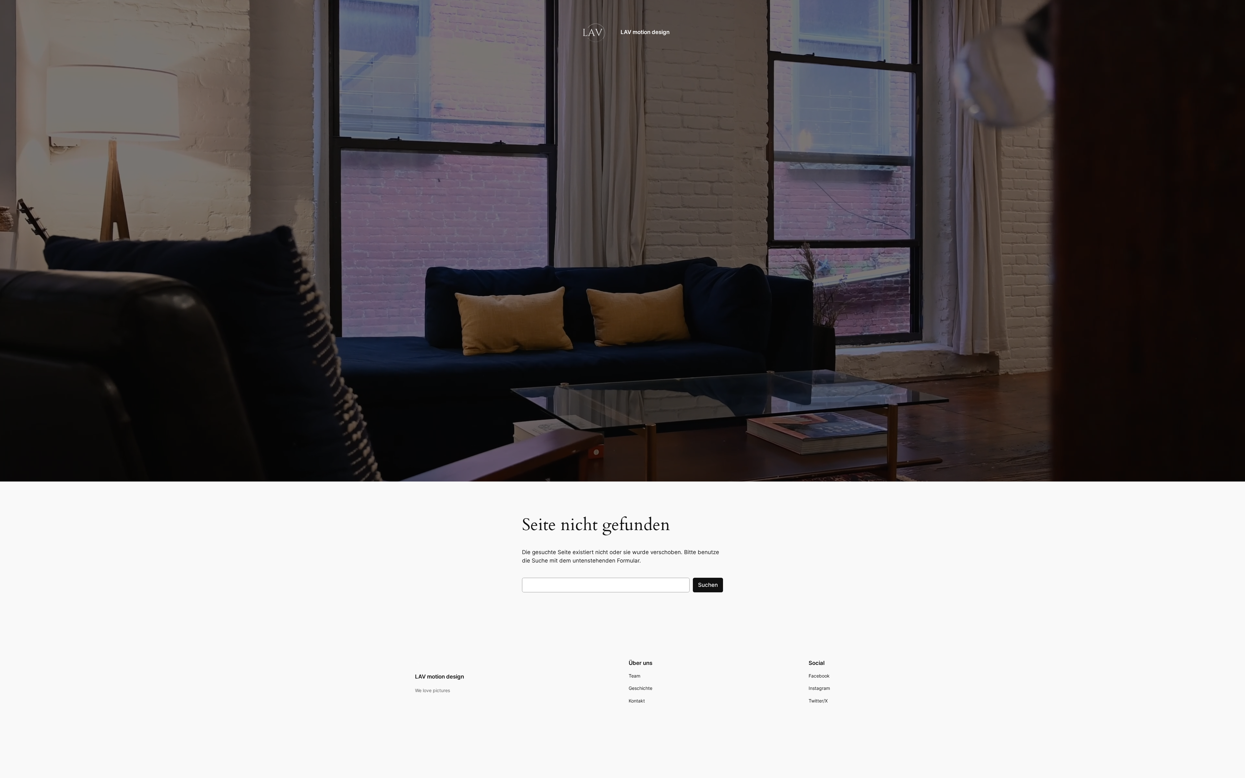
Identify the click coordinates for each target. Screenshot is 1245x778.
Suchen (708, 585)
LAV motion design (645, 32)
